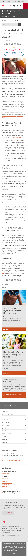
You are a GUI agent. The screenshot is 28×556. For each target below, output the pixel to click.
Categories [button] (13, 20)
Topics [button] (4, 20)
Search (19, 24)
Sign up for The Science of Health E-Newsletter (12, 395)
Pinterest (12, 44)
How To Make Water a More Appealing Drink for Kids (13, 354)
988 (2, 493)
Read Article (6, 329)
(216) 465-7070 (5, 478)
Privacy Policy (10, 545)
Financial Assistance (7, 483)
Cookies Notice (21, 545)
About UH (4, 486)
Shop (17, 6)
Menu (25, 7)
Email (18, 44)
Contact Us (4, 481)
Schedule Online (20, 1)
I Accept (14, 553)
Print (20, 44)
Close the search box (22, 5)
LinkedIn (15, 44)
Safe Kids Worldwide (18, 137)
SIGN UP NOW (6, 512)
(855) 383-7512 (10, 405)
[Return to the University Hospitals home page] (2, 5)
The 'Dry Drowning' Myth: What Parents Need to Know (12, 310)
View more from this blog (8, 16)
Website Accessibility (7, 488)
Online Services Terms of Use (10, 550)
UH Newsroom (5, 484)
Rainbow (10, 6)
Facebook (7, 44)
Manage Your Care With (11, 460)
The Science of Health (11, 12)
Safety (6, 284)
